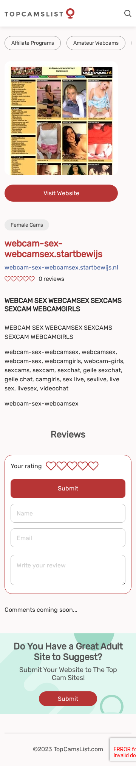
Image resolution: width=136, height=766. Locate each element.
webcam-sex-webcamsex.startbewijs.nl (61, 267)
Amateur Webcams (96, 43)
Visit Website (61, 193)
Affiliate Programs (32, 43)
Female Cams (27, 225)
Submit (68, 488)
